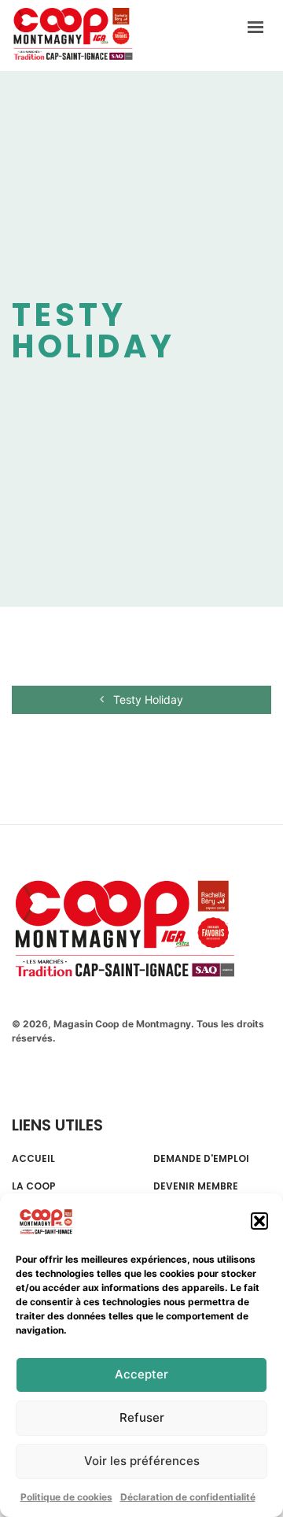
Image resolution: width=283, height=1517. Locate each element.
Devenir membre (195, 1186)
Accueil (33, 1158)
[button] (259, 1221)
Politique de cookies (66, 1497)
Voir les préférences (142, 1460)
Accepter (141, 1374)
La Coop (34, 1186)
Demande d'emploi (201, 1158)
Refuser (141, 1417)
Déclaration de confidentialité (187, 1497)
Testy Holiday (146, 699)
